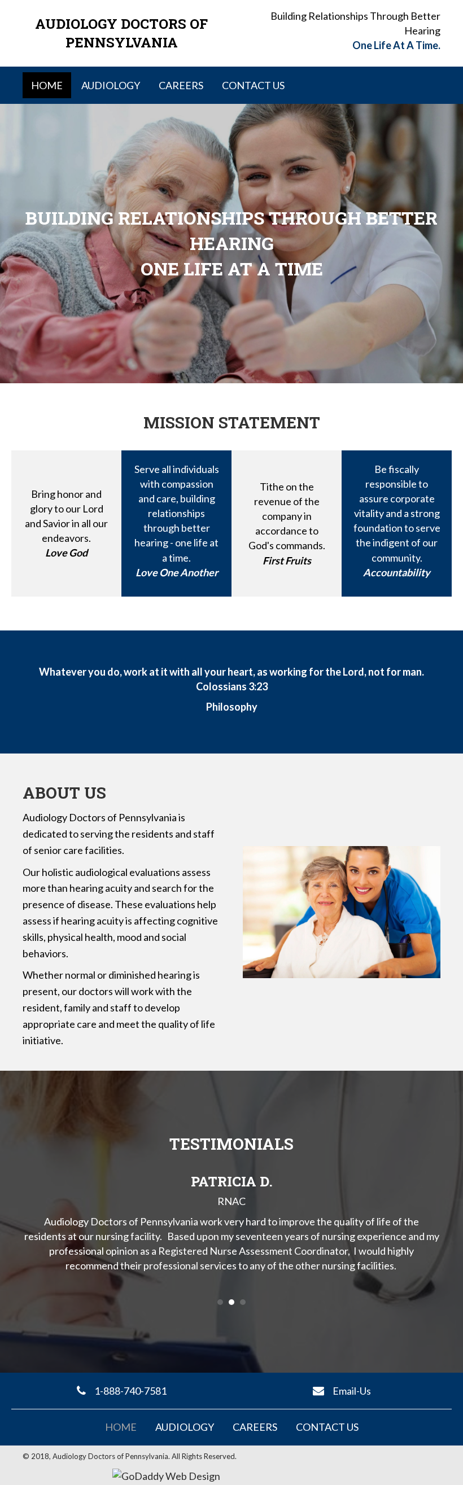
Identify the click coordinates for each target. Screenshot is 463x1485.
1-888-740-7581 (130, 1391)
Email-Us (352, 1391)
